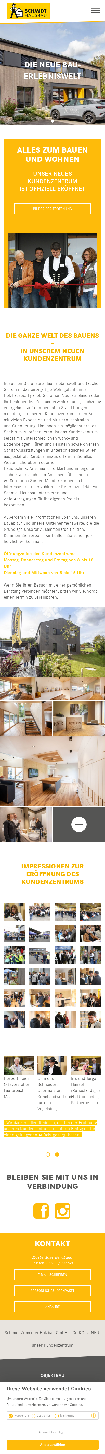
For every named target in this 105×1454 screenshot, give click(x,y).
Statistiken (44, 1415)
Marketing (67, 1415)
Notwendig (21, 1415)
